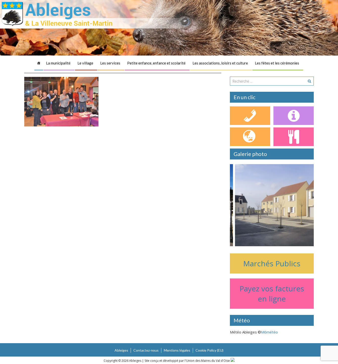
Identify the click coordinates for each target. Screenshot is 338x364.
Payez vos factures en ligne (272, 293)
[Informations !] (293, 115)
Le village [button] (85, 63)
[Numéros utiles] (250, 115)
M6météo (269, 332)
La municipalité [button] (58, 63)
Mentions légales (177, 350)
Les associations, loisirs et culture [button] (220, 63)
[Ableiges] (38, 63)
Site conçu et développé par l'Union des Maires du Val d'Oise (187, 361)
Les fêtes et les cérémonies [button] (277, 63)
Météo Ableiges (243, 332)
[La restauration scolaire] (293, 136)
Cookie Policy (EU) (209, 350)
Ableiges (121, 350)
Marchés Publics (271, 263)
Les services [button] (110, 63)
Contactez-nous (146, 350)
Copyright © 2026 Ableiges (123, 361)
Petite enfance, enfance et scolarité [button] (156, 63)
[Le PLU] (250, 136)
